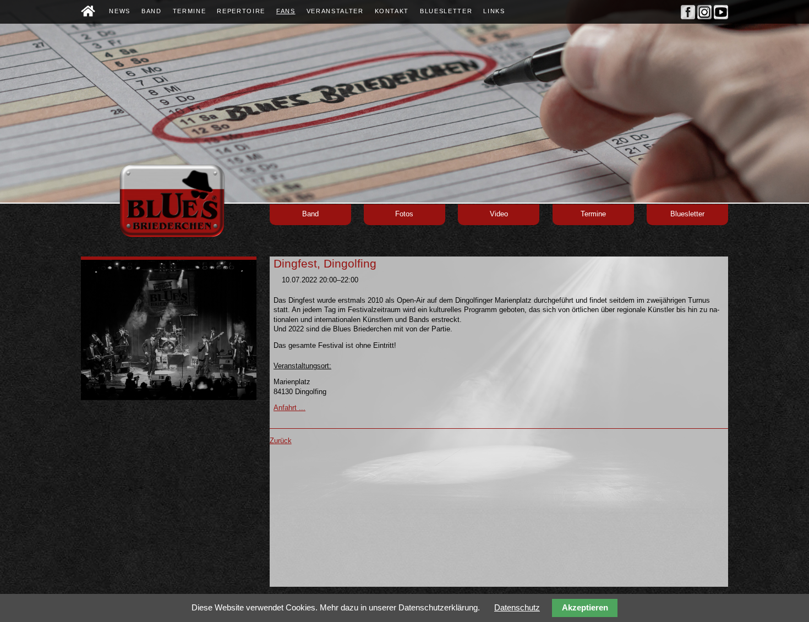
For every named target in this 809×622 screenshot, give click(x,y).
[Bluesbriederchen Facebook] (688, 16)
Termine (593, 214)
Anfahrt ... (289, 408)
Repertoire (241, 11)
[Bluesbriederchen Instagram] (704, 16)
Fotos (404, 214)
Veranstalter (335, 11)
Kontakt (392, 11)
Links (494, 11)
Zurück (281, 441)
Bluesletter (687, 214)
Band (310, 214)
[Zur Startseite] (171, 236)
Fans (286, 11)
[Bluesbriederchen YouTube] (721, 16)
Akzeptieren (585, 607)
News (119, 11)
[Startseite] (88, 13)
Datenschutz (517, 607)
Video (499, 214)
